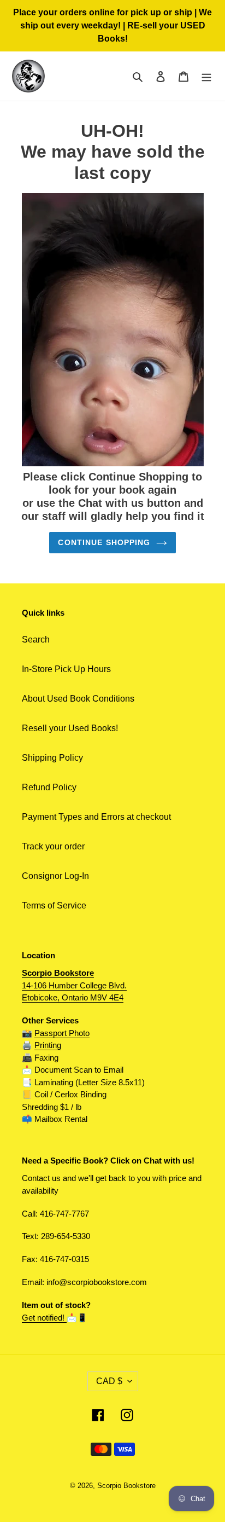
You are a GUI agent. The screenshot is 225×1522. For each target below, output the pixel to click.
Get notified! (44, 1317)
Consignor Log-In (55, 876)
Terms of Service (54, 905)
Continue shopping (104, 542)
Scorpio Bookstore (126, 1486)
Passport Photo (62, 1033)
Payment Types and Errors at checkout (96, 816)
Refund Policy (49, 787)
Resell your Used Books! (70, 728)
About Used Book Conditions (78, 698)
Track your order (53, 846)
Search (36, 639)
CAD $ (109, 1381)
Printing (47, 1045)
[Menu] (206, 76)
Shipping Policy (52, 757)
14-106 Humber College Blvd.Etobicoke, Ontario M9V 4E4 (74, 985)
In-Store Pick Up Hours (66, 669)
